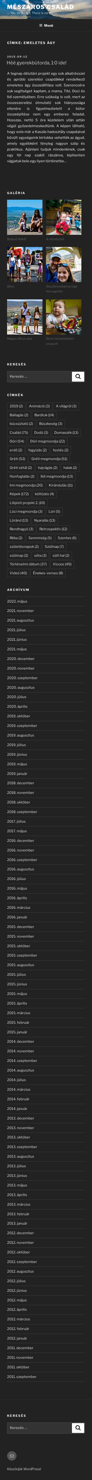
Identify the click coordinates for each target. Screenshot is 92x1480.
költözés (44, 494)
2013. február (18, 1214)
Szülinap (54, 547)
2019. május (17, 764)
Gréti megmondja (49, 459)
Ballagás (19, 415)
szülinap (19, 555)
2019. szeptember (22, 726)
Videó (18, 573)
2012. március (18, 1319)
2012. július (16, 1281)
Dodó (41, 433)
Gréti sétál (21, 468)
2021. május (17, 649)
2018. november (20, 793)
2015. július (16, 974)
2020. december (21, 659)
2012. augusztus (20, 1271)
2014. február (18, 1099)
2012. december (20, 1233)
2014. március (18, 1089)
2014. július (16, 1080)
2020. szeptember (22, 678)
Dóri (17, 441)
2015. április (17, 1003)
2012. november (20, 1243)
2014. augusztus (20, 1070)
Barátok (44, 415)
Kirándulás (61, 485)
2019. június (17, 754)
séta (40, 555)
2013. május (17, 1185)
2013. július (16, 1166)
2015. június (17, 984)
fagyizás (37, 450)
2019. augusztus (20, 735)
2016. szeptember (22, 860)
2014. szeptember (22, 1061)
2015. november (20, 936)
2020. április (17, 706)
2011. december (20, 1348)
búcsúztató (21, 424)
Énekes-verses (48, 573)
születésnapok (24, 547)
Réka (16, 538)
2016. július (16, 879)
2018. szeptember (22, 812)
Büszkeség (50, 424)
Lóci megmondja (26, 511)
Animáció (39, 406)
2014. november (20, 1051)
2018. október (18, 802)
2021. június (17, 639)
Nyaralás (44, 520)
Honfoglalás (22, 476)
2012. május (17, 1300)
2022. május (17, 601)
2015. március (18, 1013)
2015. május (17, 994)
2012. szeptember (22, 1262)
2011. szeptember (22, 1377)
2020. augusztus (21, 687)
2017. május (17, 831)
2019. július (16, 745)
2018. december (20, 783)
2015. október (18, 946)
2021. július (16, 630)
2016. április (17, 898)
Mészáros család (40, 7)
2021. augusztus (20, 620)
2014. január (17, 1109)
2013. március (18, 1204)
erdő (16, 450)
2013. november (20, 1128)
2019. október (18, 716)
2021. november (20, 611)
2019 (16, 406)
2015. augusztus (20, 965)
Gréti (17, 459)
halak (70, 468)
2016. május (17, 888)
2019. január (17, 774)
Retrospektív (53, 529)
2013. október (18, 1137)
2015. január (17, 1032)
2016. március (18, 908)
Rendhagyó (21, 529)
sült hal (61, 555)
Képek (19, 494)
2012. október (18, 1252)
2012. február (18, 1329)
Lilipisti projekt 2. (27, 503)
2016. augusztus (20, 869)
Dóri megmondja (47, 441)
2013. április (17, 1195)
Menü (48, 25)
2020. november (21, 668)
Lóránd (19, 520)
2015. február (18, 1022)
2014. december (20, 1041)
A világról (66, 406)
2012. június (17, 1291)
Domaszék (66, 433)
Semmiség (40, 538)
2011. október (18, 1367)
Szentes (67, 538)
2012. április (17, 1309)
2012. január (17, 1338)
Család (19, 433)
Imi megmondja (26, 485)
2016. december (20, 841)
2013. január (17, 1223)
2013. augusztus (20, 1156)
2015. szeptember (22, 955)
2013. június (17, 1176)
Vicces (62, 564)
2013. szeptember (22, 1147)
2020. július (16, 697)
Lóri (54, 511)
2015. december (20, 927)
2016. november (20, 850)
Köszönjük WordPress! (24, 1469)
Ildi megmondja (57, 476)
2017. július (16, 821)
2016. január (17, 917)
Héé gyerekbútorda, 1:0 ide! (37, 63)
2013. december (20, 1118)
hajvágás (47, 468)
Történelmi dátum (28, 564)
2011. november (20, 1357)
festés (60, 450)
